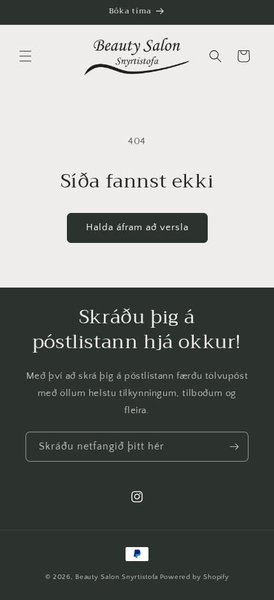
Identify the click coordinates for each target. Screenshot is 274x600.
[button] (25, 56)
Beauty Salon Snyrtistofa (116, 577)
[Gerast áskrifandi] (234, 447)
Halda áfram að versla (137, 227)
